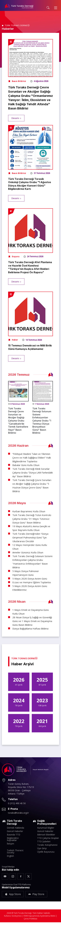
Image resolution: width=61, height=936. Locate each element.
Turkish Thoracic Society (15, 851)
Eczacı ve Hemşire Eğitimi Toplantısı (31, 582)
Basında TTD (13, 835)
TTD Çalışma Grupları (48, 838)
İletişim (10, 844)
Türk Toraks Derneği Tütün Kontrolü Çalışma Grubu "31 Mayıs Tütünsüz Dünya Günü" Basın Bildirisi (31, 518)
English (10, 856)
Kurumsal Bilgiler (45, 828)
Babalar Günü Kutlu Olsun (25, 465)
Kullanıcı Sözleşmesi (13, 916)
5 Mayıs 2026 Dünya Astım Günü (29, 578)
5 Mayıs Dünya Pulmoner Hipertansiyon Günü (25, 573)
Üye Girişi (42, 848)
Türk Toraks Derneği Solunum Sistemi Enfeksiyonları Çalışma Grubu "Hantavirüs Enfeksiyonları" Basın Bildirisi (32, 562)
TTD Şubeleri (43, 841)
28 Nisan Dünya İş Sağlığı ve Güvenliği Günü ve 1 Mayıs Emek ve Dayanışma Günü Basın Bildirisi (32, 621)
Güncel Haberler (15, 831)
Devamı (15, 118)
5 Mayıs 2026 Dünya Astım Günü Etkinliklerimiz (29, 587)
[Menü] (55, 7)
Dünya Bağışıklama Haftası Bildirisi (30, 628)
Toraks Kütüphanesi (47, 845)
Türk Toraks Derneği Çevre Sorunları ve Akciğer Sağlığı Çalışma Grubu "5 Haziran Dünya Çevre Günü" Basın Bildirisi (31, 485)
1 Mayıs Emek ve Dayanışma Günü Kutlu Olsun (30, 611)
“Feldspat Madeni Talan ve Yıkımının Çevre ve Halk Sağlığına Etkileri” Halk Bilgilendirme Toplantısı (31, 457)
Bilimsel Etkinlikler (46, 835)
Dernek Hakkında (15, 828)
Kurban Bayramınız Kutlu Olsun (28, 511)
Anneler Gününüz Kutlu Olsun (27, 552)
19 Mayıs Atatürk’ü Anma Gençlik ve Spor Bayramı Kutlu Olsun (31, 528)
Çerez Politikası (30, 918)
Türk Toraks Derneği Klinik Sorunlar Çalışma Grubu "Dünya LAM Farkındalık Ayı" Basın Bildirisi (32, 472)
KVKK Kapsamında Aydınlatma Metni (39, 916)
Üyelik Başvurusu (45, 852)
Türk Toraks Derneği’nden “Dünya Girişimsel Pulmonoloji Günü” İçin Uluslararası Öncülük (30, 537)
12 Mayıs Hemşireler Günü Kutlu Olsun (29, 546)
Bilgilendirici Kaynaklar (13, 839)
